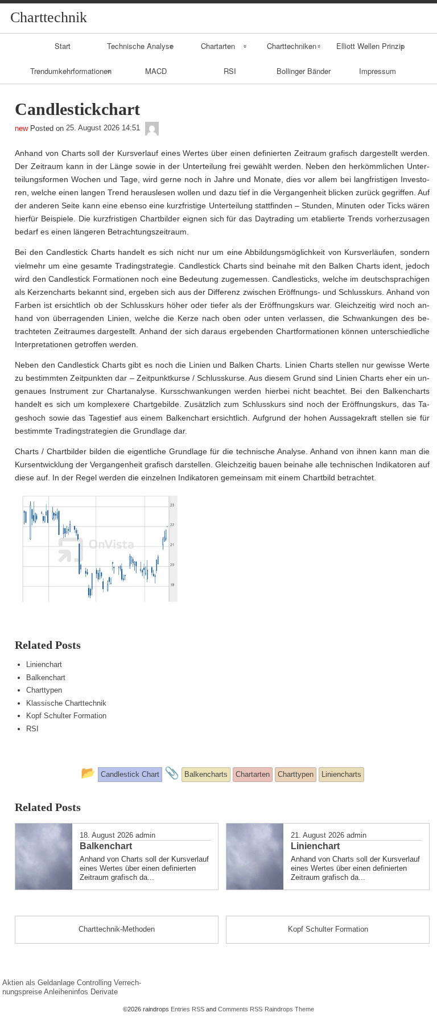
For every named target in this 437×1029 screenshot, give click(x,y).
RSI (230, 70)
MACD (156, 70)
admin (145, 835)
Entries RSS (187, 1009)
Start (63, 45)
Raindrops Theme (289, 1009)
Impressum (377, 70)
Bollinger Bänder (304, 70)
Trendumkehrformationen (71, 70)
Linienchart (44, 664)
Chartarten (218, 45)
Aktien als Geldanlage (38, 982)
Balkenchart (45, 677)
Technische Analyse (140, 45)
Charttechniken (291, 45)
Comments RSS (240, 1009)
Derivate (104, 991)
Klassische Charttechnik (66, 703)
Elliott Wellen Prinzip (370, 45)
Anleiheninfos (66, 991)
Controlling (94, 982)
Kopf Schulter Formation (66, 715)
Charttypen (44, 690)
